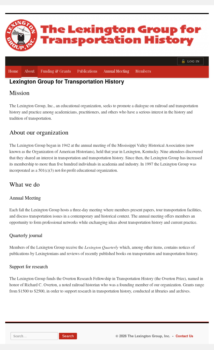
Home (13, 71)
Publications (87, 71)
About (29, 71)
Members (143, 71)
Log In (190, 61)
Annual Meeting (116, 71)
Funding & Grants (56, 71)
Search (68, 336)
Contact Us (184, 335)
